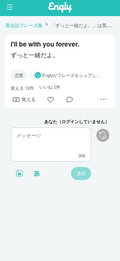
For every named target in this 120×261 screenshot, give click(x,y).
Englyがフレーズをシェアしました (73, 75)
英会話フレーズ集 (24, 24)
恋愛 (19, 75)
